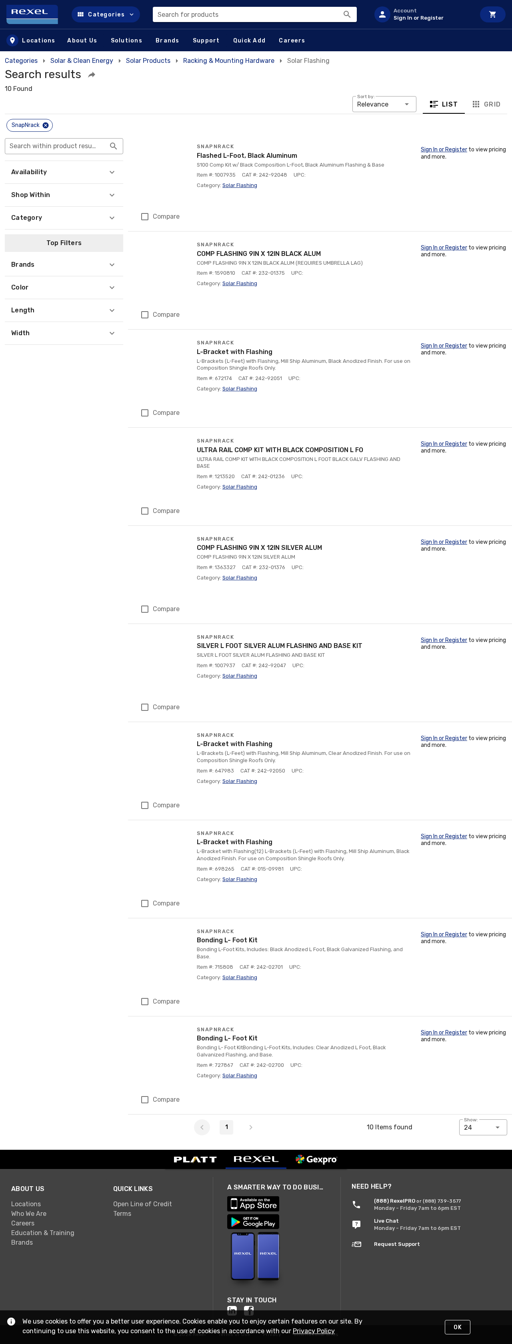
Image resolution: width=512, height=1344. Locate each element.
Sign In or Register (444, 149)
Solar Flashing (239, 185)
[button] (106, 14)
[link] (56, 1204)
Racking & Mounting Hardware (228, 60)
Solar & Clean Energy (81, 60)
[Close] (45, 125)
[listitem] (422, 14)
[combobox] (255, 14)
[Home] (35, 14)
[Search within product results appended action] (113, 146)
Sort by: (366, 96)
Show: (471, 1120)
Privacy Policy (314, 1331)
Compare (166, 216)
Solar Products (148, 60)
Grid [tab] (492, 104)
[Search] (347, 14)
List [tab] (450, 104)
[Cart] (493, 14)
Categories (21, 60)
